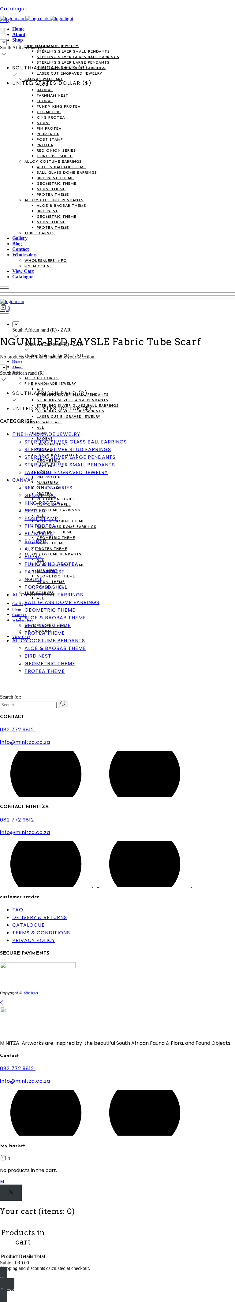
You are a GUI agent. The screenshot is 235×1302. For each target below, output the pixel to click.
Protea (35, 510)
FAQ (17, 909)
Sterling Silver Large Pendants (70, 457)
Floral (34, 556)
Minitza (31, 993)
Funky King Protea (51, 564)
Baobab (35, 541)
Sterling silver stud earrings (67, 449)
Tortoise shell (45, 587)
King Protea (42, 502)
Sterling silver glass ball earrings (75, 441)
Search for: (10, 696)
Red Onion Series (48, 487)
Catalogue (14, 8)
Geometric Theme (49, 610)
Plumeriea (38, 533)
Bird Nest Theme (47, 625)
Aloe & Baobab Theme (55, 617)
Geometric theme (49, 663)
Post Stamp (41, 518)
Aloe (31, 548)
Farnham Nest (44, 571)
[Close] (11, 1193)
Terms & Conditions (41, 932)
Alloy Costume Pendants (48, 640)
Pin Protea (40, 525)
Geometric (40, 495)
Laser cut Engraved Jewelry (66, 472)
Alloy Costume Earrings (47, 594)
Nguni (32, 579)
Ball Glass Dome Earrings (61, 602)
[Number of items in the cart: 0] (2, 31)
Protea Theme (44, 632)
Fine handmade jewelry (46, 434)
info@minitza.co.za (25, 742)
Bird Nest (37, 655)
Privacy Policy (33, 940)
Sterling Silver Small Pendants (69, 464)
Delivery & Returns (39, 917)
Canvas (23, 480)
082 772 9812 (17, 729)
